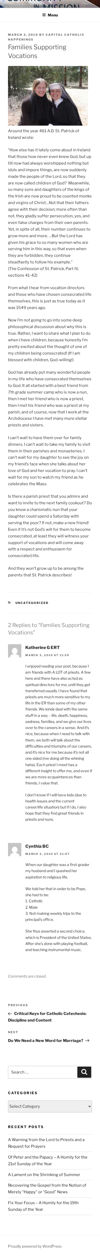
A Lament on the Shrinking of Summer (44, 1174)
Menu (53, 15)
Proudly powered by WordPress (35, 1246)
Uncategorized (32, 603)
